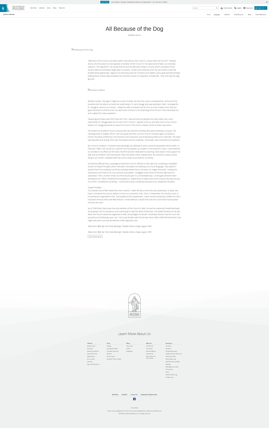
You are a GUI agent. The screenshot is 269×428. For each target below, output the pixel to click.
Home (208, 14)
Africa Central (9, 14)
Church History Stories (95, 236)
